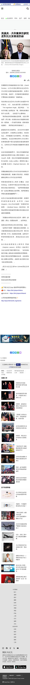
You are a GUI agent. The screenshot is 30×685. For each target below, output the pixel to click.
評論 (15, 613)
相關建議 (4, 675)
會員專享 (10, 18)
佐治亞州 (9, 370)
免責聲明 (18, 675)
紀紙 (15, 629)
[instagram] (3, 648)
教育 (15, 634)
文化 (15, 623)
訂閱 (10, 367)
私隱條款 (4, 677)
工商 (15, 642)
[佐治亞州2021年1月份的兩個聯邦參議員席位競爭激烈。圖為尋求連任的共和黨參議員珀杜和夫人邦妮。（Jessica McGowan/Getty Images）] (15, 49)
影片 (15, 592)
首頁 (2, 18)
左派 (15, 372)
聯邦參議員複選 (19, 370)
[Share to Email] (20, 76)
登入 (18, 364)
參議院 (22, 372)
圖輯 (15, 639)
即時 (15, 18)
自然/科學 (15, 626)
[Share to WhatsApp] (18, 76)
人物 (15, 616)
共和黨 (3, 374)
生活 (15, 618)
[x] (14, 648)
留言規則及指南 (2, 360)
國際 (15, 600)
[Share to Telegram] (16, 76)
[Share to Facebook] (11, 76)
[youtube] (17, 648)
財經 (15, 602)
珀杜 (2, 372)
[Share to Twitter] (13, 76)
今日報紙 (15, 589)
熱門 (20, 18)
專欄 (15, 608)
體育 (15, 631)
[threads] (10, 648)
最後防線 (9, 372)
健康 (15, 621)
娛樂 (15, 637)
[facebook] (7, 648)
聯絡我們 (11, 675)
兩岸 (15, 597)
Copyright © (5, 678)
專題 (15, 610)
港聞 (25, 18)
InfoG (15, 605)
